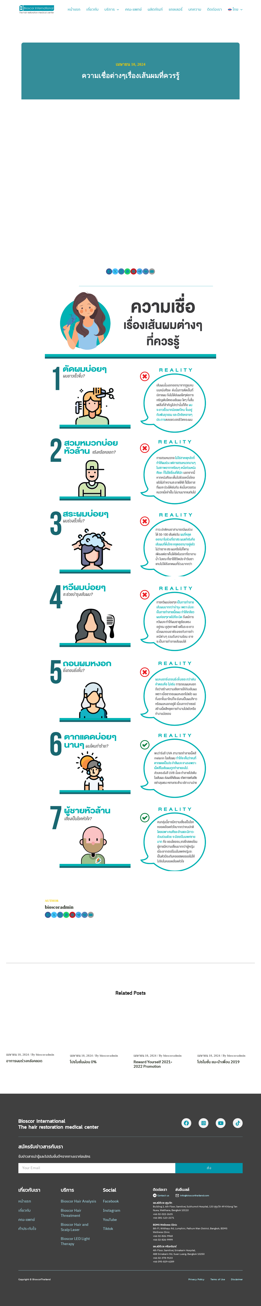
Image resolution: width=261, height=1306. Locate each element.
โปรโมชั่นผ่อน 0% (83, 1062)
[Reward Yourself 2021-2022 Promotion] (162, 1028)
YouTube (110, 1220)
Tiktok (108, 1229)
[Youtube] (221, 1124)
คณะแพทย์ (133, 10)
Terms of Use (217, 1279)
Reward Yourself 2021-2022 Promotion (153, 1064)
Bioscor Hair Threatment (71, 1213)
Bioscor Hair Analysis (78, 1201)
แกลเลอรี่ (175, 10)
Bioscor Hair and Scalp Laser (74, 1227)
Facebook (111, 1201)
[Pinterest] (133, 271)
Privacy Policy (196, 1279)
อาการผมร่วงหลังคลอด (24, 1061)
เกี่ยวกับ (92, 10)
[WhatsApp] (127, 271)
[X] (115, 271)
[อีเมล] (152, 271)
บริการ (109, 10)
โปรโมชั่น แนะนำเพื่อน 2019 (218, 1062)
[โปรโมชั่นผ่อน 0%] (99, 1028)
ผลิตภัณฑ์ (155, 10)
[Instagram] (203, 1124)
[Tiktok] (238, 1124)
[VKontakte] (146, 271)
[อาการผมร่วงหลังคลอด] (35, 1027)
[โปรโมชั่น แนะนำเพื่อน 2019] (226, 1028)
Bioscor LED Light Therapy (75, 1241)
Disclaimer (237, 1279)
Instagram (111, 1210)
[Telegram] (140, 271)
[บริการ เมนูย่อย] (118, 9)
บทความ (194, 10)
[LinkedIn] (121, 271)
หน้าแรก (74, 10)
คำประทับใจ (27, 1229)
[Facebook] (109, 271)
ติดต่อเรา (214, 10)
